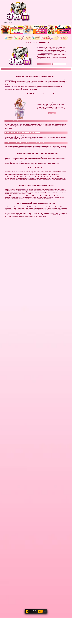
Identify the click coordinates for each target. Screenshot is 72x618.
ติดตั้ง (40, 611)
